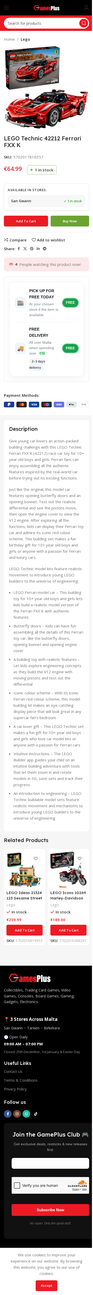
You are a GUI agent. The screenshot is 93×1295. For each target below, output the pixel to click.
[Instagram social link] (17, 1114)
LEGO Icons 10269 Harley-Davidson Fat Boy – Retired (68, 898)
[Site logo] (46, 7)
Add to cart (26, 221)
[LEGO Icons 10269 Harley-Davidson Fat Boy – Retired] (68, 870)
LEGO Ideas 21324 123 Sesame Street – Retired (24, 898)
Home (9, 39)
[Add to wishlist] (35, 858)
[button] (24, 930)
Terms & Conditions (20, 1080)
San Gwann (13, 1027)
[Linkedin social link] (38, 248)
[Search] (83, 23)
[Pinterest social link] (31, 248)
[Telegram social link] (44, 248)
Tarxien (33, 1027)
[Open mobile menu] (6, 8)
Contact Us (13, 1071)
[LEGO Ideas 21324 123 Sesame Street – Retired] (24, 870)
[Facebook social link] (19, 248)
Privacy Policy (15, 1089)
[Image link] (30, 977)
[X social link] (25, 248)
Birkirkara (52, 1027)
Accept (46, 1285)
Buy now (70, 221)
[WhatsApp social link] (26, 1114)
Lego (25, 39)
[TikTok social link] (36, 1114)
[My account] (86, 8)
